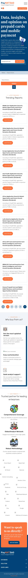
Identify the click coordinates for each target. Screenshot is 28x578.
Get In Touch (14, 542)
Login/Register (22, 8)
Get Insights (19, 61)
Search (14, 83)
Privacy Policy (14, 575)
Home (3, 72)
